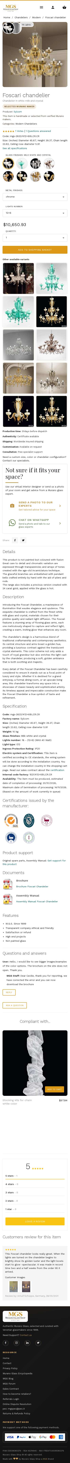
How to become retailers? (17, 1394)
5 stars (11, 1175)
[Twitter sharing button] (23, 540)
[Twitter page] (38, 1343)
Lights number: (14, 206)
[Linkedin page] (27, 1343)
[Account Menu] (53, 7)
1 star (10, 1209)
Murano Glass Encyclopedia (17, 1373)
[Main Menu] (41, 7)
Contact (7, 1363)
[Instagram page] (16, 1343)
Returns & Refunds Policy (16, 1413)
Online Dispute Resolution (17, 1404)
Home (6, 1358)
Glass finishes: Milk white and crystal (28, 155)
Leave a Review (35, 1221)
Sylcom (18, 111)
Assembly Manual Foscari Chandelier (37, 901)
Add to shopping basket (35, 249)
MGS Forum (9, 1383)
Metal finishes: (14, 190)
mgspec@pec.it (16, 1408)
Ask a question (14, 1005)
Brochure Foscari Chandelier (32, 886)
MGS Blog (8, 1378)
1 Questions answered (38, 131)
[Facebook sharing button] (15, 540)
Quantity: (11, 231)
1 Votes (19, 131)
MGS (45, 1459)
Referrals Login (11, 1399)
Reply (9, 992)
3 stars (11, 1192)
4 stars (11, 1184)
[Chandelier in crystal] (18, 345)
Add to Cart (54, 1089)
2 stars (11, 1200)
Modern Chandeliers (26, 123)
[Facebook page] (5, 1343)
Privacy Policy (10, 1368)
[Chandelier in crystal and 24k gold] (18, 378)
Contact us (26, 1335)
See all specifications (15, 148)
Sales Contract (11, 1389)
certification (57, 770)
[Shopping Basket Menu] (64, 7)
